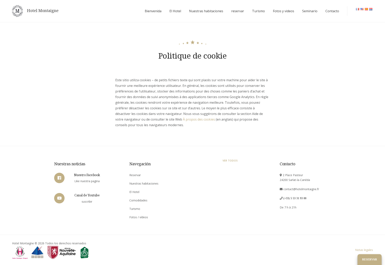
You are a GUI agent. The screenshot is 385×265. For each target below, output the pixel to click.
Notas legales (364, 250)
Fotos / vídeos (138, 217)
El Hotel (175, 11)
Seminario (309, 11)
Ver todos (230, 160)
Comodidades (138, 200)
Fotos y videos (283, 11)
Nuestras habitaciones (206, 11)
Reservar (135, 175)
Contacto (332, 11)
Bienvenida (153, 11)
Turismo (258, 11)
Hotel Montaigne (43, 11)
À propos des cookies (199, 119)
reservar (237, 11)
